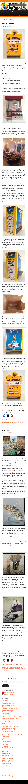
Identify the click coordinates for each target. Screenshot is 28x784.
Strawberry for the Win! (7, 712)
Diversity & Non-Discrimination (14, 782)
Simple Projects (9, 419)
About (8, 11)
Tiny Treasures (5, 713)
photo (10, 668)
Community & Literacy (7, 710)
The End (5, 430)
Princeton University (21, 771)
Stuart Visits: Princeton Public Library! (11, 708)
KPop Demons (5, 746)
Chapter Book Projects (7, 755)
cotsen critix (13, 666)
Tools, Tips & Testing (7, 765)
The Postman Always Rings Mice (10, 726)
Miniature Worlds (6, 715)
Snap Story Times (6, 761)
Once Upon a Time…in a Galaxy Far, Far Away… (13, 730)
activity (19, 419)
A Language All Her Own (8, 725)
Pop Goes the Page (5, 775)
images (12, 667)
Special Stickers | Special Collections (11, 702)
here (21, 405)
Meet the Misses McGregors (8, 731)
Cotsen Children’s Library (14, 15)
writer (10, 670)
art (21, 419)
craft (7, 421)
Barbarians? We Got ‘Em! (8, 748)
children (4, 421)
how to (6, 422)
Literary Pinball (5, 736)
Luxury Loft (5, 744)
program (18, 668)
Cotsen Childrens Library (9, 694)
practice (14, 668)
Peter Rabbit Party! (6, 741)
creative (16, 421)
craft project (11, 421)
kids (15, 422)
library (17, 422)
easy (20, 421)
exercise (4, 667)
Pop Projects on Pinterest (10, 692)
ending (22, 666)
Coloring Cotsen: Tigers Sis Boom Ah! (11, 716)
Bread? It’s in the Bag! (7, 707)
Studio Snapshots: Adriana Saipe (10, 718)
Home (3, 11)
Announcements (6, 753)
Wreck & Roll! (5, 733)
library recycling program (11, 472)
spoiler (7, 670)
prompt (3, 424)
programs (23, 668)
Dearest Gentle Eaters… (7, 721)
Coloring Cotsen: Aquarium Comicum (11, 743)
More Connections (10, 664)
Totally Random (8, 23)
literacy (21, 422)
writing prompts (12, 81)
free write (8, 667)
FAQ (18, 11)
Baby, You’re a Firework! (8, 703)
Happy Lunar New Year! (7, 738)
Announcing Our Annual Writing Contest (12, 734)
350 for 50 (4, 723)
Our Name (4, 15)
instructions (11, 422)
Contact (13, 11)
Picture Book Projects (7, 758)
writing (10, 424)
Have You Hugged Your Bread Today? (11, 720)
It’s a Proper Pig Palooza (8, 705)
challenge (4, 666)
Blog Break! (5, 700)
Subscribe (6, 686)
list (22, 317)
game (3, 422)
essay (22, 421)
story (7, 424)
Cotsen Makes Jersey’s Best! (9, 728)
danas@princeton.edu (19, 653)
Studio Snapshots (6, 763)
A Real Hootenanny (6, 739)
